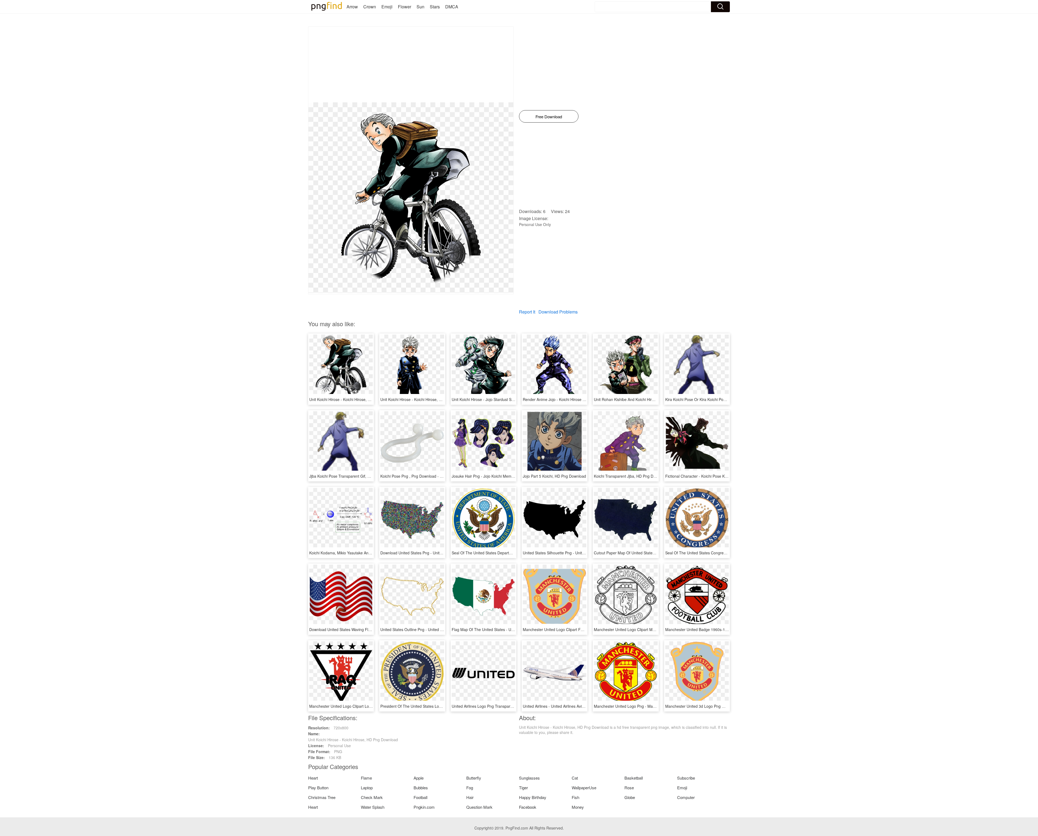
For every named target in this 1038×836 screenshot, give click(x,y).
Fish (575, 797)
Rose (629, 787)
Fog (469, 787)
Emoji (386, 7)
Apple (419, 778)
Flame (366, 778)
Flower (404, 7)
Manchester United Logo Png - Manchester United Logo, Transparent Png (657, 706)
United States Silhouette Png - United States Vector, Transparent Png (582, 552)
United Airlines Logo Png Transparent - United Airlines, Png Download (511, 706)
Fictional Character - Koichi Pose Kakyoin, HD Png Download (717, 476)
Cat (575, 778)
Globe (629, 797)
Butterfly (473, 778)
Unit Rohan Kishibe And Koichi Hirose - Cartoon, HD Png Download (651, 399)
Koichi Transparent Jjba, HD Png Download (631, 476)
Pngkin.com (424, 807)
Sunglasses (529, 778)
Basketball (633, 778)
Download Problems (558, 312)
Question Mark (479, 807)
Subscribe (686, 778)
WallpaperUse (584, 787)
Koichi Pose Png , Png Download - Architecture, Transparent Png (435, 476)
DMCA (451, 7)
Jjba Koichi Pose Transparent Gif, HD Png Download (354, 476)
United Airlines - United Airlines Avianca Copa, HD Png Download (578, 706)
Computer (686, 797)
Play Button (318, 787)
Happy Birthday (532, 797)
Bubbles (421, 787)
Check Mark (372, 797)
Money (578, 807)
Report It (527, 312)
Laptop (367, 787)
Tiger (523, 787)
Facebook (527, 807)
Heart (313, 778)
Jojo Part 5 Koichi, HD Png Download (554, 476)
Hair (470, 797)
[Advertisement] (410, 64)
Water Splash (372, 807)
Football (420, 797)
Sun (420, 7)
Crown (369, 7)
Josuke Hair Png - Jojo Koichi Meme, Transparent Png (498, 476)
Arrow (352, 7)
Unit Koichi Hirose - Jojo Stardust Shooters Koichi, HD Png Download (510, 399)
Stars (435, 7)
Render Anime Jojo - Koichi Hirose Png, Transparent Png (571, 399)
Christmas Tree (321, 797)
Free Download (548, 116)
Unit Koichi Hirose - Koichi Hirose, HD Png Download (354, 399)
